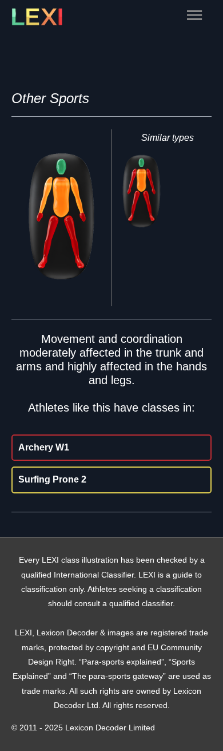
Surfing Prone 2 (52, 479)
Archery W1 (43, 447)
